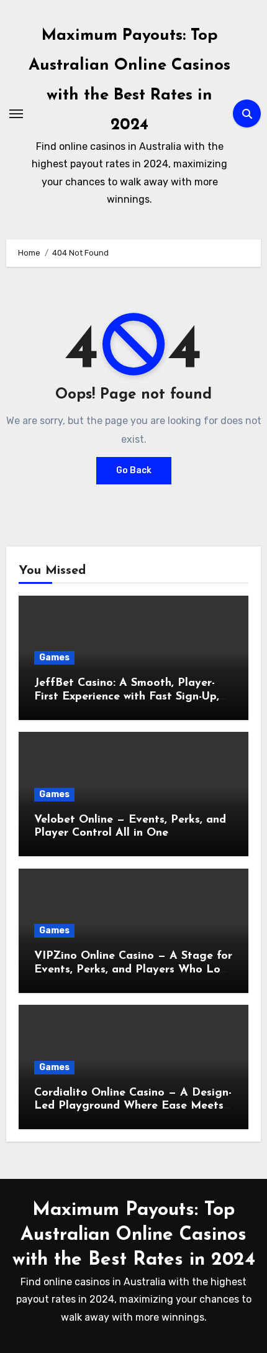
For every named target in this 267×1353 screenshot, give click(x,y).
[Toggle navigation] (16, 113)
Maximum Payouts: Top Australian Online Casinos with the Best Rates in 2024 (133, 1235)
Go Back (134, 470)
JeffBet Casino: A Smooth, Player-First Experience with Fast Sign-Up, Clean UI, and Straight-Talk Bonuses (129, 697)
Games (54, 657)
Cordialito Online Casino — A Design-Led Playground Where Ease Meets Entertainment (133, 1106)
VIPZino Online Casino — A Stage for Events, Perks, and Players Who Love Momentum (133, 970)
